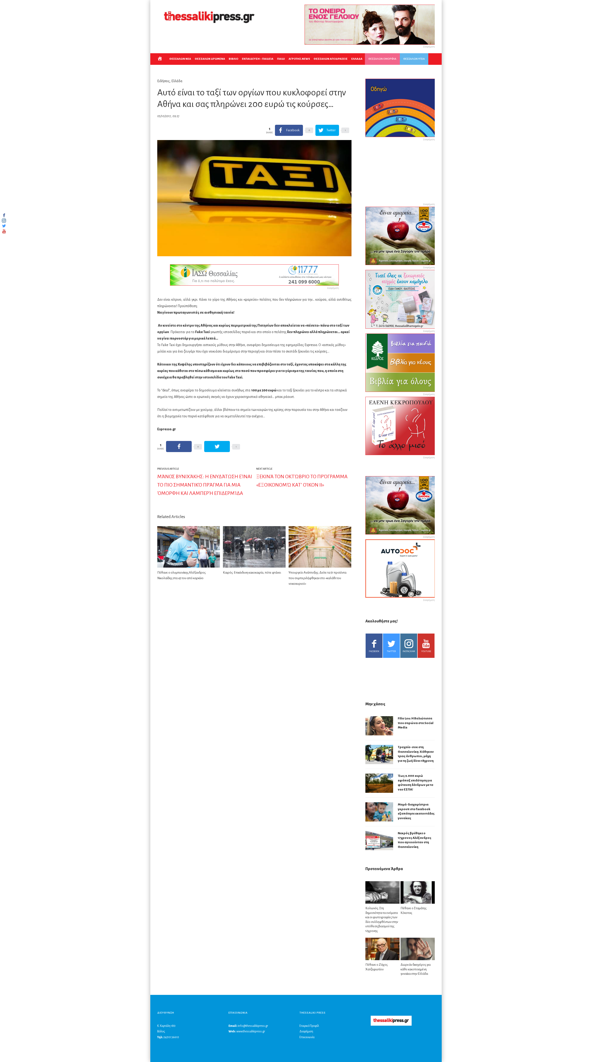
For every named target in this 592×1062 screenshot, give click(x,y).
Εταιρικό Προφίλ (309, 1026)
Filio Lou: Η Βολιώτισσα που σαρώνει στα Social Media (415, 723)
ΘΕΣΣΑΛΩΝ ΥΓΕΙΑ (414, 58)
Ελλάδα (176, 81)
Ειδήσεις (163, 81)
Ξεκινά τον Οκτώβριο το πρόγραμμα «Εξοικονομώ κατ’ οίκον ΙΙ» (302, 481)
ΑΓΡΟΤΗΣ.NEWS (299, 58)
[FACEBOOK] (4, 215)
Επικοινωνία (306, 1037)
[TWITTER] (4, 225)
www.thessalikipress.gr (250, 1031)
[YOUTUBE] (4, 231)
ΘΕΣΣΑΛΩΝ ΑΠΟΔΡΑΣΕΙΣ (331, 58)
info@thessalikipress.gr (253, 1026)
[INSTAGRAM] (4, 220)
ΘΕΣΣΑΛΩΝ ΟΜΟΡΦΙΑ (382, 58)
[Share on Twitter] (217, 446)
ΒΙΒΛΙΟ (233, 58)
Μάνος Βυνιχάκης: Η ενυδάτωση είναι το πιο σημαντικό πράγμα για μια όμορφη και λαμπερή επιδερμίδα (204, 485)
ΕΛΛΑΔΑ (356, 58)
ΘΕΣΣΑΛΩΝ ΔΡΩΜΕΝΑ (210, 58)
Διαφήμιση (306, 1031)
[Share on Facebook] (179, 446)
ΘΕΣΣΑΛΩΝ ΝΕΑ (180, 58)
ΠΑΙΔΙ (281, 58)
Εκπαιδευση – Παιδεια (257, 58)
